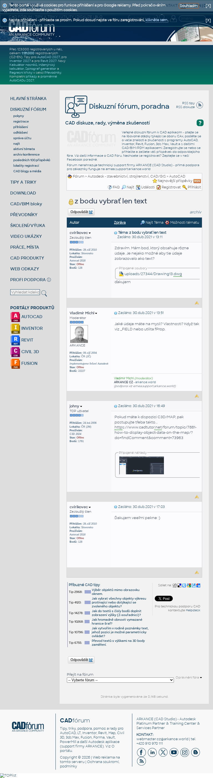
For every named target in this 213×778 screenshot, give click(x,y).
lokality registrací (26, 166)
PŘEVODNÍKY (23, 214)
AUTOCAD (31, 316)
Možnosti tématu (184, 222)
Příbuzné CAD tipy (84, 585)
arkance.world (145, 382)
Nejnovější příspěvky (175, 181)
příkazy (31, 76)
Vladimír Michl (82, 313)
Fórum (78, 176)
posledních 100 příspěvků (31, 160)
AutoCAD (177, 176)
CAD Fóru (114, 156)
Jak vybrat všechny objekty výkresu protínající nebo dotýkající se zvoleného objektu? (119, 602)
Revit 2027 (48, 61)
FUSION (28, 363)
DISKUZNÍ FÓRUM (28, 109)
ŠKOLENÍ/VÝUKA (27, 225)
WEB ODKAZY (24, 268)
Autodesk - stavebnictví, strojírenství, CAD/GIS (127, 176)
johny (75, 406)
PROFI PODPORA (28, 279)
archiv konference (26, 154)
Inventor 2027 (20, 61)
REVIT (26, 340)
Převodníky (52, 72)
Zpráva (120, 222)
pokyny (18, 116)
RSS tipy (188, 103)
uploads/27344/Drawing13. (153, 273)
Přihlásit (194, 187)
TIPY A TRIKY (23, 182)
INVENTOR (31, 328)
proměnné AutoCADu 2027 (33, 78)
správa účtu (22, 138)
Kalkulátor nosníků (23, 65)
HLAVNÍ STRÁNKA (28, 98)
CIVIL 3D (29, 351)
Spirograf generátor (40, 69)
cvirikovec (79, 232)
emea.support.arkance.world (128, 169)
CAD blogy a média (27, 171)
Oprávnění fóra (188, 677)
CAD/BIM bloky (26, 203)
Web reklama (104, 757)
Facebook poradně (82, 159)
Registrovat (171, 187)
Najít (130, 187)
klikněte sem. (157, 20)
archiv (195, 212)
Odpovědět (79, 212)
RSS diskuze (185, 107)
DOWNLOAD (23, 193)
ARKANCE (144, 719)
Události (148, 187)
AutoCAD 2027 (48, 57)
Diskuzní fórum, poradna (128, 106)
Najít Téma (154, 222)
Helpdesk (193, 610)
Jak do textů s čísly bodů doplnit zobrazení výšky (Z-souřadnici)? (116, 613)
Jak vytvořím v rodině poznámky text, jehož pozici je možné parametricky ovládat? (120, 632)
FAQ (116, 187)
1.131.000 (28, 53)
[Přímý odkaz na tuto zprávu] (115, 232)
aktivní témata (24, 149)
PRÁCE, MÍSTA (24, 247)
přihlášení (20, 127)
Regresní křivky (20, 72)
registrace (21, 121)
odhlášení (20, 132)
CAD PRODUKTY (27, 258)
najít (16, 144)
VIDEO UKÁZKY (26, 236)
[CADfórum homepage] (31, 28)
